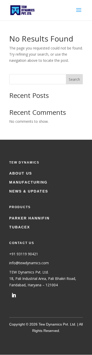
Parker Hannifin (29, 218)
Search (74, 79)
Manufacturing (28, 182)
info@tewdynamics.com (29, 262)
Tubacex (19, 227)
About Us (20, 173)
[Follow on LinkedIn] (13, 295)
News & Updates (28, 191)
